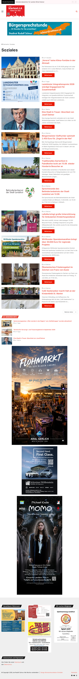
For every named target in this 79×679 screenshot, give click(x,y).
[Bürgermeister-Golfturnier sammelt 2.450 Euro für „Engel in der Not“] (20, 143)
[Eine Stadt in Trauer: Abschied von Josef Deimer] (20, 119)
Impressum (18, 662)
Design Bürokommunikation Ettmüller (52, 672)
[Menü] (2, 12)
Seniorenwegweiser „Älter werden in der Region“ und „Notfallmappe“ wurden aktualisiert (42, 321)
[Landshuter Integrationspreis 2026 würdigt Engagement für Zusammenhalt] (20, 91)
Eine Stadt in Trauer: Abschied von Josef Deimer (29, 338)
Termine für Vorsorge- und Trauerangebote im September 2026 (34, 329)
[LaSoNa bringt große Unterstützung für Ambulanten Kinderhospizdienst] (20, 221)
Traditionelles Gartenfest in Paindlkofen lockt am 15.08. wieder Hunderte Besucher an (58, 163)
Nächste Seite (68, 312)
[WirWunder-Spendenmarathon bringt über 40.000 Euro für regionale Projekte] (20, 246)
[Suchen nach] (77, 12)
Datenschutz (8, 664)
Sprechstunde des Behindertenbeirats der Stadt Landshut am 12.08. (55, 191)
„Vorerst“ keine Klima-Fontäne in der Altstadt (29, 2)
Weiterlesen (48, 75)
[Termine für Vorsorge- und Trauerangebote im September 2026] (6, 332)
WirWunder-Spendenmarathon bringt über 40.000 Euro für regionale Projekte (59, 242)
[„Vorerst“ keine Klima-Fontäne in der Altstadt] (20, 67)
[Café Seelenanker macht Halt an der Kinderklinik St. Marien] (20, 298)
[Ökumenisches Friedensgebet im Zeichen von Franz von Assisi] (20, 274)
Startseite (6, 44)
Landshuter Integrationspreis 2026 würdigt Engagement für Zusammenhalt (58, 87)
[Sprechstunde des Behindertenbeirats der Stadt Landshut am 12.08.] (20, 196)
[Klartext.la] (15, 11)
